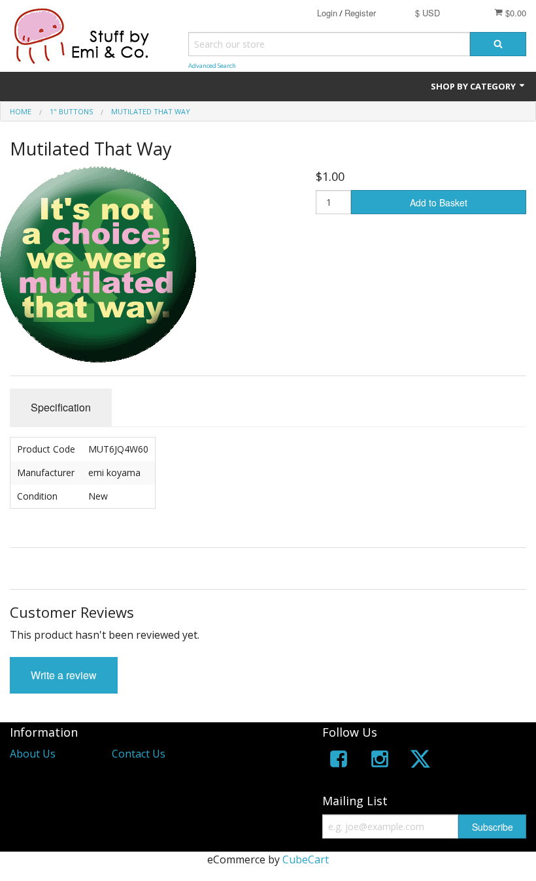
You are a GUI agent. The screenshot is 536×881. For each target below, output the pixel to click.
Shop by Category (474, 86)
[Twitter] (420, 761)
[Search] (498, 44)
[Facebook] (338, 761)
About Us (33, 753)
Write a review (64, 674)
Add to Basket (438, 202)
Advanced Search (212, 65)
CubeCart (305, 859)
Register (360, 13)
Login (327, 13)
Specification (61, 407)
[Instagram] (380, 761)
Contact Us (138, 753)
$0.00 (514, 13)
